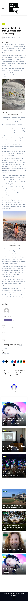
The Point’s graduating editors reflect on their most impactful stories (12, 527)
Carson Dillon (8, 449)
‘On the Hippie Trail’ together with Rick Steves (13, 473)
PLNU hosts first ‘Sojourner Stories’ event (7, 351)
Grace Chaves (8, 475)
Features (5, 535)
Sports (5, 491)
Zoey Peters (8, 37)
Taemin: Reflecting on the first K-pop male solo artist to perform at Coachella (13, 420)
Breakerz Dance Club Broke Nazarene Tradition (19, 343)
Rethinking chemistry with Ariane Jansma (13, 550)
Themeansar (13, 595)
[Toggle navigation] (3, 8)
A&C (4, 24)
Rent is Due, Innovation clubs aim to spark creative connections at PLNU (7, 344)
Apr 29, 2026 (16, 424)
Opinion (5, 513)
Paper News (20, 593)
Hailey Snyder (8, 424)
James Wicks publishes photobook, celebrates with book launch (14, 447)
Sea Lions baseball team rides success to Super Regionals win (13, 506)
